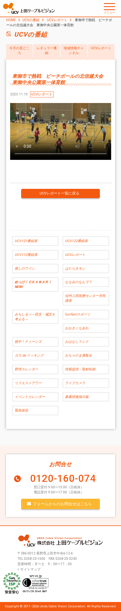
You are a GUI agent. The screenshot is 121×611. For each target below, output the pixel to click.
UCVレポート (57, 20)
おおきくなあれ (77, 328)
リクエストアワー (28, 383)
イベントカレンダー (30, 397)
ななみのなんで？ (78, 282)
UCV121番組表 (26, 241)
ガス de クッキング (29, 355)
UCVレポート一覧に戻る (59, 193)
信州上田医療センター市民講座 (85, 298)
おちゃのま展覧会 (78, 355)
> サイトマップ (29, 569)
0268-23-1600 (34, 559)
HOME (11, 20)
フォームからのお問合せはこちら (62, 504)
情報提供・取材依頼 (80, 369)
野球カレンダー (26, 369)
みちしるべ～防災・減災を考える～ (35, 316)
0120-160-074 (63, 478)
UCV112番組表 (26, 255)
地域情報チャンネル (74, 50)
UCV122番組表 (76, 241)
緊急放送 (21, 410)
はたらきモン (75, 268)
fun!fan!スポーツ (77, 314)
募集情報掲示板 (77, 397)
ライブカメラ (75, 383)
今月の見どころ (19, 50)
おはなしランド (77, 342)
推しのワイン (25, 268)
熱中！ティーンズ (28, 342)
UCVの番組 (31, 20)
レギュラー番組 (47, 50)
